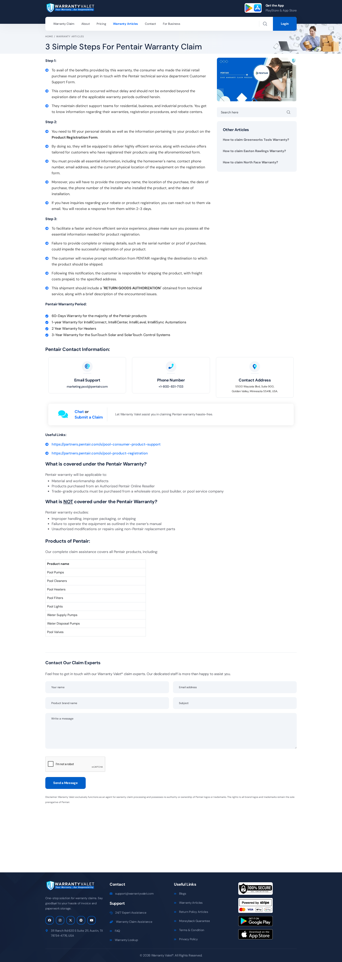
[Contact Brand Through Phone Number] (171, 367)
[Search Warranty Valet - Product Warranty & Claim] (265, 24)
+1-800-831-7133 (171, 386)
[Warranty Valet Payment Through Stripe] (255, 907)
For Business (171, 24)
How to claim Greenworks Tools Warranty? (256, 140)
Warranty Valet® (162, 955)
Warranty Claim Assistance (134, 922)
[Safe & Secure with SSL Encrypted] (255, 890)
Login (285, 24)
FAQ (117, 931)
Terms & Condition (191, 930)
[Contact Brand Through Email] (87, 367)
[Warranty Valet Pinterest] (81, 920)
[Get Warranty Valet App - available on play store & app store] (253, 8)
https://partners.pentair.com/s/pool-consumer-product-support (106, 444)
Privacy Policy (188, 939)
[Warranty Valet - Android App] (255, 922)
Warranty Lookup (126, 940)
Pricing (101, 24)
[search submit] (292, 112)
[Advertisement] (164, 835)
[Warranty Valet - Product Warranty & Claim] (70, 8)
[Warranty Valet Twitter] (70, 920)
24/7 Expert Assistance (130, 913)
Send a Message (65, 783)
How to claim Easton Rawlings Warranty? (254, 151)
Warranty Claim (63, 24)
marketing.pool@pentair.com (87, 386)
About (85, 24)
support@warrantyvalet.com (134, 894)
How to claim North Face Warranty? (250, 162)
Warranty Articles (125, 24)
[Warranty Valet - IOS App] (255, 936)
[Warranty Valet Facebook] (49, 920)
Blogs (182, 894)
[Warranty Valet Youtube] (91, 920)
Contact (150, 24)
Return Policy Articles (193, 912)
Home (49, 36)
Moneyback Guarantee (194, 921)
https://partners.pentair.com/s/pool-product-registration (100, 453)
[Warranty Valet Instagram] (60, 920)
